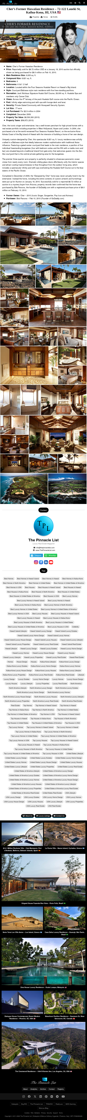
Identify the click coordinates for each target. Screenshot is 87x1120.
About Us (28, 816)
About (25, 1089)
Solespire (14, 1104)
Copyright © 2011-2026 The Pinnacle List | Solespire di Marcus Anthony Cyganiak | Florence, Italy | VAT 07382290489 (43, 1116)
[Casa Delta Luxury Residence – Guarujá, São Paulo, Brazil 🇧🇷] (64, 929)
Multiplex (37, 1113)
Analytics (33, 1089)
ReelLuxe (59, 1104)
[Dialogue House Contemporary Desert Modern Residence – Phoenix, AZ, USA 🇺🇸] (22, 1013)
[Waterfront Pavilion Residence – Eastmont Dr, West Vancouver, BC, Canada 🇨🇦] (64, 1013)
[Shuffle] (75, 3)
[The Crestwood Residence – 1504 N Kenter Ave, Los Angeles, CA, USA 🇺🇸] (43, 1068)
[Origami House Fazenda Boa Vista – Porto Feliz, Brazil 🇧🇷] (43, 900)
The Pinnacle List (43, 539)
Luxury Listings (44, 816)
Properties (36, 17)
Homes (45, 17)
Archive (43, 1089)
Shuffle (55, 17)
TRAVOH (49, 1104)
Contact (52, 1089)
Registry (61, 1089)
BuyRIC (24, 1104)
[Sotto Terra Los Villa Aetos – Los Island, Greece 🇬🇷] (22, 929)
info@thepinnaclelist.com (45, 547)
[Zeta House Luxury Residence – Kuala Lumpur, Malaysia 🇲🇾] (43, 984)
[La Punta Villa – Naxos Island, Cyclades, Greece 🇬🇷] (64, 845)
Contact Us (60, 816)
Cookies (27, 1113)
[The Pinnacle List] (43, 1081)
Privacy (43, 1113)
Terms (61, 1113)
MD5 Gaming (71, 1104)
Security (49, 1113)
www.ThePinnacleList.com (45, 550)
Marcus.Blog (43, 1108)
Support (55, 1113)
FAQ (32, 1113)
